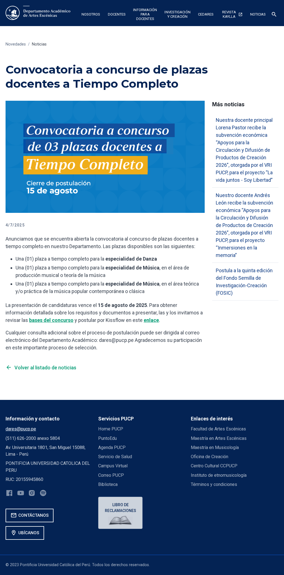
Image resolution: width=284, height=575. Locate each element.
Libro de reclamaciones (120, 508)
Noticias (39, 44)
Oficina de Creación (209, 456)
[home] (39, 13)
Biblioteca (108, 484)
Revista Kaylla (232, 14)
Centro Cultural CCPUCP (214, 465)
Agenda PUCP (112, 447)
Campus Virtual (113, 465)
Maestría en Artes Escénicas (219, 438)
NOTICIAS (258, 14)
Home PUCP (110, 429)
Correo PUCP (111, 475)
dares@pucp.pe (21, 429)
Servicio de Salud (115, 456)
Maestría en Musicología (215, 447)
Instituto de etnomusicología (219, 475)
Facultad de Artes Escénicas (218, 429)
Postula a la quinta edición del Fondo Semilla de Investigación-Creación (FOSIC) (244, 282)
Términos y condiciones (214, 484)
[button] (91, 15)
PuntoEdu (107, 438)
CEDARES (206, 14)
